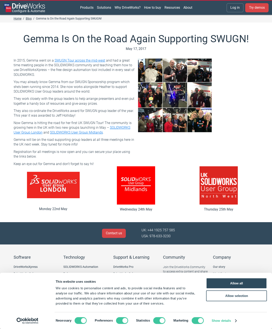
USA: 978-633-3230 (156, 236)
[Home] (24, 8)
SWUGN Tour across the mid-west (80, 60)
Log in (235, 8)
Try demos (257, 8)
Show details (221, 320)
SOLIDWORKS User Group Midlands (76, 132)
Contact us (114, 233)
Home (17, 18)
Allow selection (236, 296)
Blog (29, 18)
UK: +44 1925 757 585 (158, 230)
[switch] (122, 320)
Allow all (236, 283)
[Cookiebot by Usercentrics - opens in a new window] (27, 321)
